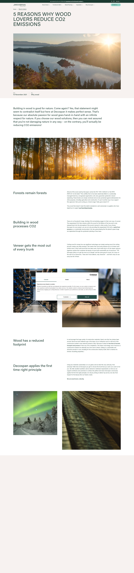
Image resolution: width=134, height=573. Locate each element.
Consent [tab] (46, 279)
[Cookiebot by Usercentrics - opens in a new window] (91, 275)
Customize (66, 297)
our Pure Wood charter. (85, 208)
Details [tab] (67, 279)
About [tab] (87, 279)
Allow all (87, 297)
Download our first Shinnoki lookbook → (75, 1)
